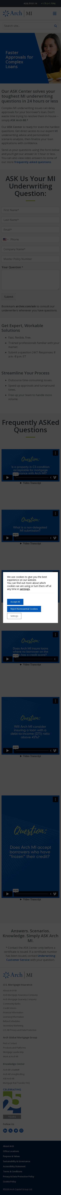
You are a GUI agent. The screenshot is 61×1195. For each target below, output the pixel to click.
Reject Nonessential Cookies (24, 608)
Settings (14, 616)
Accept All (15, 601)
